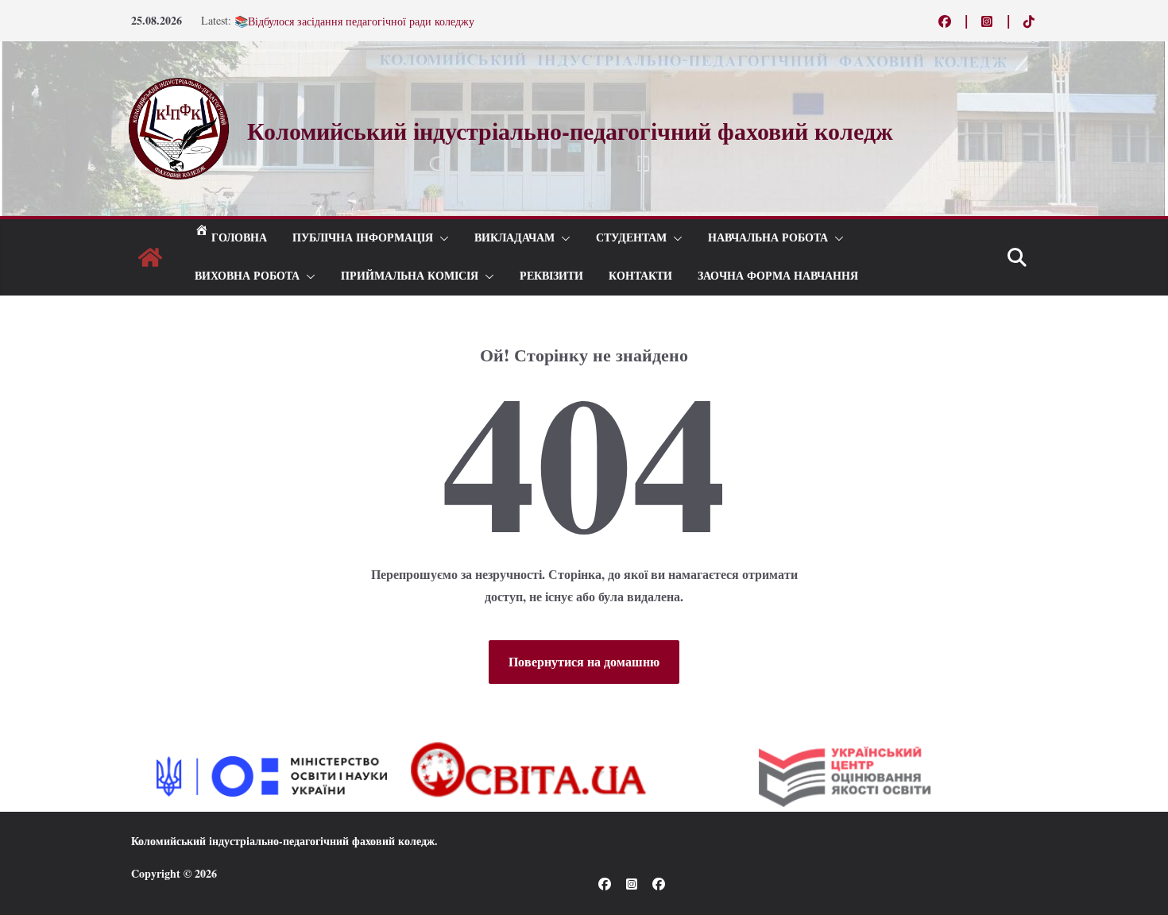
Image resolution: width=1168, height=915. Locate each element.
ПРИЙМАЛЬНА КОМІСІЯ (409, 276)
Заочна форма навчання (778, 276)
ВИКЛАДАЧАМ (514, 238)
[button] (441, 238)
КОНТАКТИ (640, 276)
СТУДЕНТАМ (631, 238)
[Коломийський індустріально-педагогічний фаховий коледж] (150, 257)
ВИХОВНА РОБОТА (247, 276)
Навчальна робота (768, 238)
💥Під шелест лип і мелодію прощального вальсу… (359, 13)
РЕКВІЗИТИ (551, 276)
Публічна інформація (362, 238)
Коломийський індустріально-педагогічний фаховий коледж (283, 840)
